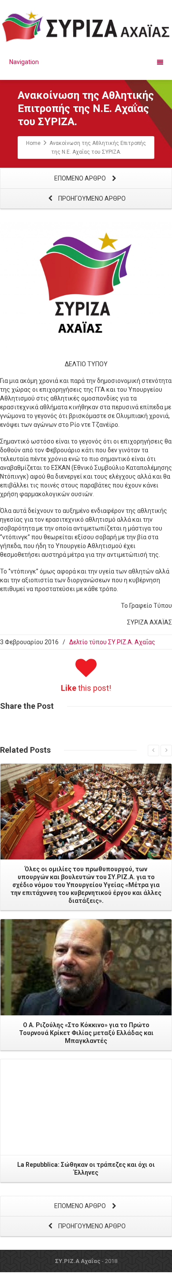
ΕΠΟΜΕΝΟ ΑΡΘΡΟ (80, 178)
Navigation (24, 61)
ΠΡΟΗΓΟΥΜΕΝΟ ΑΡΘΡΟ (91, 198)
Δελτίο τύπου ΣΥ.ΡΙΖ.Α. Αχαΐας (112, 642)
